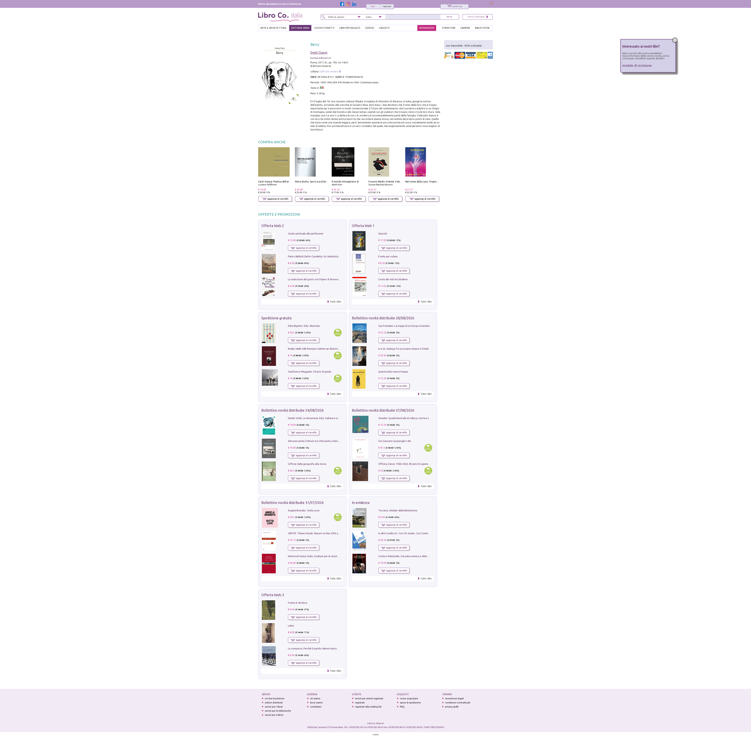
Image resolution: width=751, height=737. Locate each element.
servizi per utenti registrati (369, 698)
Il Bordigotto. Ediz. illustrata (304, 325)
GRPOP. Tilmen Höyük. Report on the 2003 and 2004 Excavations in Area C (330, 533)
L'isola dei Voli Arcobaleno (393, 279)
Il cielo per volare (388, 256)
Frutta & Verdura (297, 602)
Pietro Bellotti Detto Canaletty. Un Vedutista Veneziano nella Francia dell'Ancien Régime (337, 256)
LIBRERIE (465, 28)
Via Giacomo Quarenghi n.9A (394, 441)
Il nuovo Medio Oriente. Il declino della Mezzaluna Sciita (399, 181)
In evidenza (360, 502)
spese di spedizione (410, 702)
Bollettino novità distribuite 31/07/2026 (292, 502)
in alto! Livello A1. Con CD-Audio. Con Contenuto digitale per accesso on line (421, 533)
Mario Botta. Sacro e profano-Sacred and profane (322, 181)
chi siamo (315, 698)
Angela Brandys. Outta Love (304, 510)
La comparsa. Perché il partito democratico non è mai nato (321, 648)
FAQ (402, 706)
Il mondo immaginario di (345, 181)
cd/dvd (369, 28)
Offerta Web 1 (363, 226)
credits (376, 734)
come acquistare (409, 698)
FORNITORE (448, 28)
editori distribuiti (274, 702)
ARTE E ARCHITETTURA (273, 28)
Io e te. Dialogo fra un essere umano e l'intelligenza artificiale (412, 348)
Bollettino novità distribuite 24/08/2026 (292, 410)
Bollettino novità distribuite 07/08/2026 (383, 410)
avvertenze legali (454, 698)
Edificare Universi (329, 71)
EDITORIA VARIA (300, 28)
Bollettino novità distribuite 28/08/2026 (383, 318)
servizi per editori (274, 715)
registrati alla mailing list (368, 706)
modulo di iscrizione (637, 65)
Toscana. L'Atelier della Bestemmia (397, 510)
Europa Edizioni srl (320, 58)
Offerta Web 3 (272, 595)
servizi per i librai (274, 706)
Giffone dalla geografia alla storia (307, 463)
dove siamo (316, 702)
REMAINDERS (426, 28)
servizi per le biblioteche (278, 710)
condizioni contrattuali (457, 702)
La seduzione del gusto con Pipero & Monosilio (314, 279)
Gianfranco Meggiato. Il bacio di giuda (309, 371)
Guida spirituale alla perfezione (305, 233)
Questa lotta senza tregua (393, 371)
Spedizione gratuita (276, 318)
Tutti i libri (335, 301)
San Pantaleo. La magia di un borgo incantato (404, 325)
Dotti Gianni (318, 52)
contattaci (316, 706)
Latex (291, 625)
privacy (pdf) (451, 706)
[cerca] (449, 16)
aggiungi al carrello (277, 198)
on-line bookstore (274, 698)
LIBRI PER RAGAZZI (349, 28)
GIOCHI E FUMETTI (324, 28)
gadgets (384, 28)
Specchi (382, 233)
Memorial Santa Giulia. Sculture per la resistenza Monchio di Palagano (327, 556)
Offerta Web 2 (272, 226)
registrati (387, 6)
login (373, 6)
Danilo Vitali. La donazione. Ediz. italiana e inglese (316, 418)
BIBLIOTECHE (482, 28)
